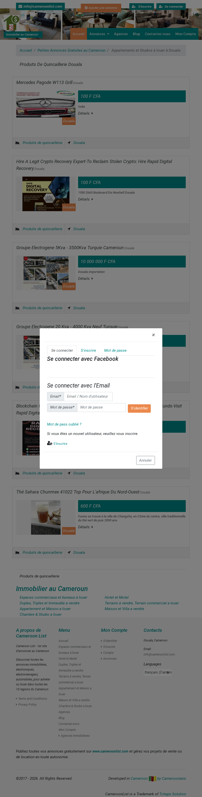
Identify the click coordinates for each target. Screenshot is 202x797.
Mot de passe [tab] (115, 350)
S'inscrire (60, 443)
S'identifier (139, 408)
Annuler (145, 460)
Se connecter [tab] (62, 350)
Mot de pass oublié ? (64, 424)
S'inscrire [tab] (88, 350)
